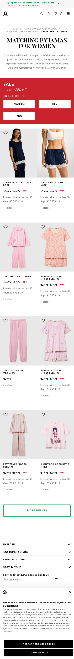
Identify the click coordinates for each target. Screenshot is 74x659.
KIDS (19, 115)
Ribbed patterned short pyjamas (51, 277)
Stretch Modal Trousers (13, 371)
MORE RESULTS (37, 510)
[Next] (59, 4)
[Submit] (56, 578)
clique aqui (7, 631)
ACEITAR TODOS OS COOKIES (39, 644)
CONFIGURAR (37, 652)
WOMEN (19, 104)
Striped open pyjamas (17, 276)
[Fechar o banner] (70, 592)
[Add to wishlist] (5, 133)
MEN (54, 104)
